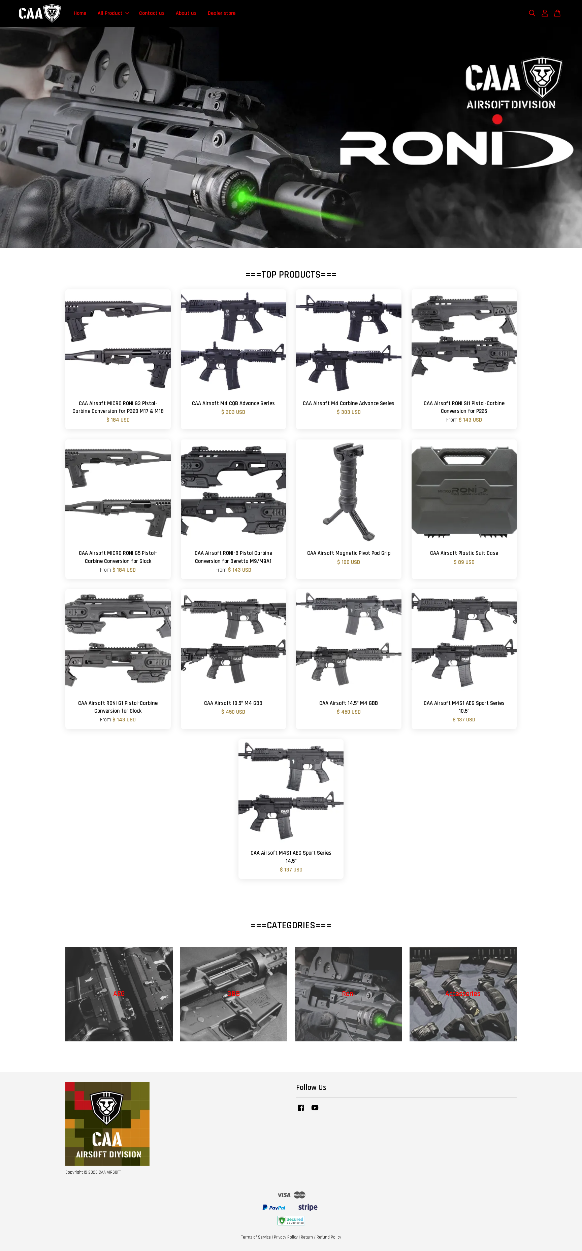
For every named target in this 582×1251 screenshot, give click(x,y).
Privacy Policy (286, 1237)
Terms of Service (256, 1237)
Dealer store (221, 13)
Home (80, 13)
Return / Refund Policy (321, 1237)
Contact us (151, 13)
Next (567, 137)
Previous (14, 137)
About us (186, 13)
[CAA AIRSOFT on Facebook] (300, 1111)
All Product (110, 13)
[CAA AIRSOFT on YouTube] (315, 1111)
